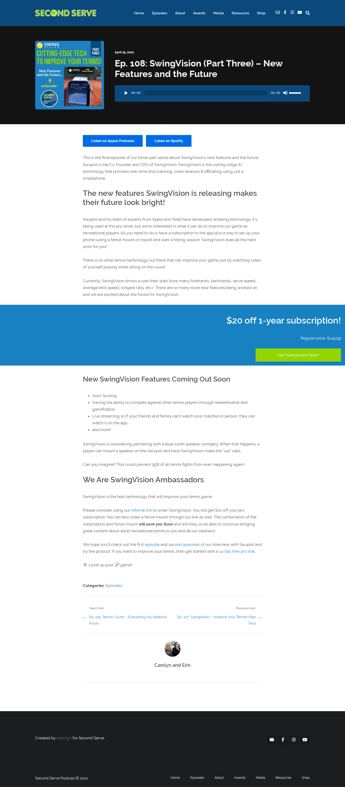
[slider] (295, 92)
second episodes (184, 544)
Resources (240, 13)
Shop (261, 13)
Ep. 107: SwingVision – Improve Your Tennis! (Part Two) (216, 620)
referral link (141, 510)
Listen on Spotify (168, 141)
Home (139, 13)
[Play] (126, 93)
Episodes (159, 13)
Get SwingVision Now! (298, 355)
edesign (64, 738)
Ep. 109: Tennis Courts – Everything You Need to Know (128, 620)
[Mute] (285, 92)
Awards (199, 13)
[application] (212, 93)
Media (218, 13)
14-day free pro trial (237, 551)
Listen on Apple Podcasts (112, 141)
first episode (148, 544)
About (180, 13)
